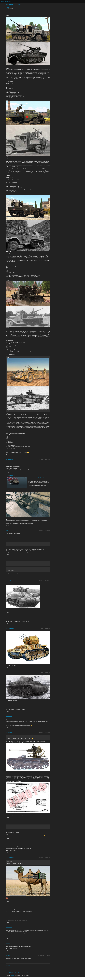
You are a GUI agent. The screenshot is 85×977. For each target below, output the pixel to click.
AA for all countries (13, 5)
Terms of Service (25, 972)
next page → (8, 965)
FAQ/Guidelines (18, 972)
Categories (11, 972)
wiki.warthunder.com (11, 475)
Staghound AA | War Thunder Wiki (36, 478)
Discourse (12, 975)
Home (7, 972)
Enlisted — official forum (6, 1)
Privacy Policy (32, 972)
